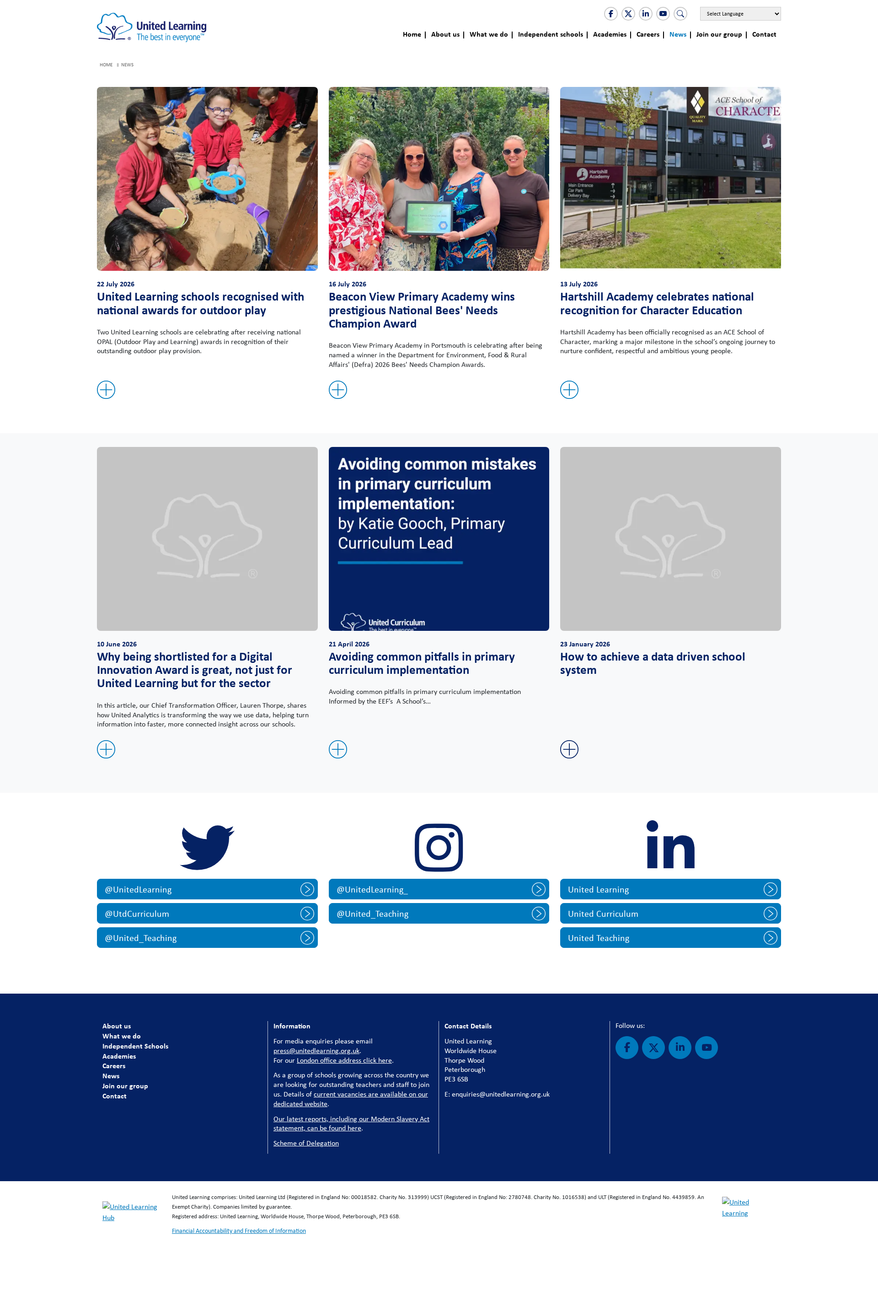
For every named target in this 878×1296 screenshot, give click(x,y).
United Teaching (598, 937)
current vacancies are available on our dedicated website (350, 1098)
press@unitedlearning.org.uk (316, 1050)
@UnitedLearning (138, 889)
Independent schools (550, 34)
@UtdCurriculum (137, 913)
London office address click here (344, 1060)
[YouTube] (663, 14)
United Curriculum (603, 913)
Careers (648, 34)
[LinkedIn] (646, 14)
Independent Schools (135, 1046)
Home (412, 34)
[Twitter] (628, 14)
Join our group (719, 34)
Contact (764, 34)
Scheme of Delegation (306, 1143)
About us (445, 34)
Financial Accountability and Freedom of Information (239, 1230)
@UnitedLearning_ (372, 889)
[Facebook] (611, 14)
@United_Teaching (141, 937)
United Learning (598, 889)
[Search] (680, 14)
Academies (609, 34)
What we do (489, 34)
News (677, 34)
